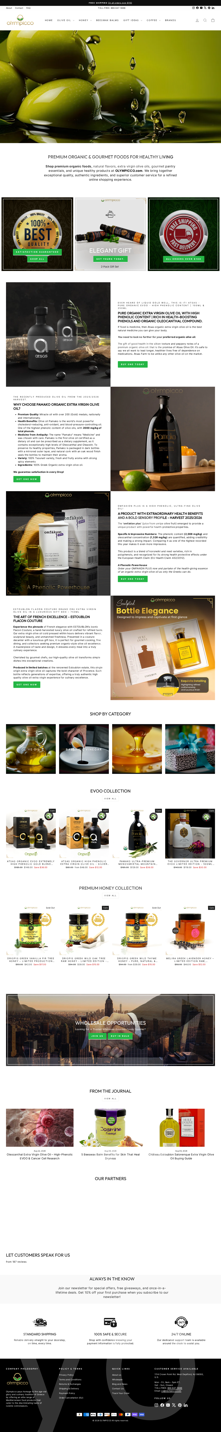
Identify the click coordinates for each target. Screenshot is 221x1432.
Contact (19, 8)
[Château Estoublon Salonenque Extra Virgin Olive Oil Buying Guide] (181, 1128)
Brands (170, 20)
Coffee (152, 20)
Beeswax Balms (107, 20)
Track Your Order (120, 1393)
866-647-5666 (174, 1388)
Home (49, 20)
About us (116, 1375)
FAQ (28, 8)
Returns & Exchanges (70, 1384)
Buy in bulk (120, 1036)
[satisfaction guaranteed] (37, 234)
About (9, 8)
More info (65, 100)
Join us (97, 1036)
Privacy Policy (66, 1375)
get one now (27, 479)
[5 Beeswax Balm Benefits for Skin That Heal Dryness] (110, 1128)
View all (110, 798)
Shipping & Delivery (69, 1388)
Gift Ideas (131, 20)
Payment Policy (67, 1393)
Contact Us (118, 1388)
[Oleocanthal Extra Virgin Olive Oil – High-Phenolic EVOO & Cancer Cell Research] (40, 1128)
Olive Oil (64, 20)
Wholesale (117, 1379)
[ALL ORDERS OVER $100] (183, 234)
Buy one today (133, 579)
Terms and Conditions (70, 1379)
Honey (84, 20)
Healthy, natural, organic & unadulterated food (122, 100)
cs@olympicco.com (171, 1391)
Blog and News (119, 1384)
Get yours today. (110, 259)
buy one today (133, 364)
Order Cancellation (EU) (71, 1398)
